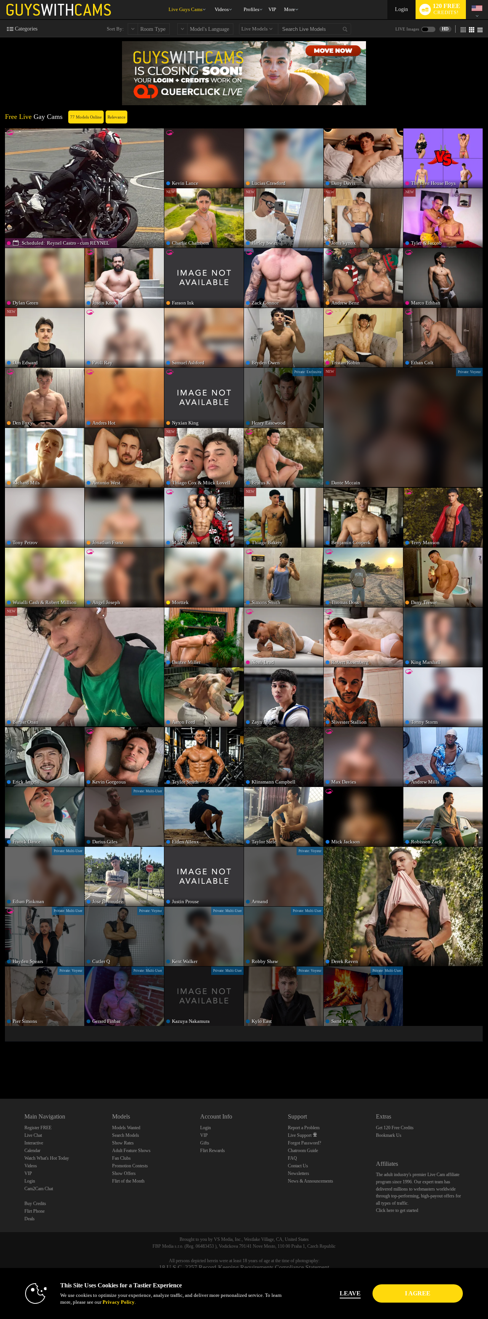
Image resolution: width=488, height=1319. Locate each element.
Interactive (33, 1143)
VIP (272, 9)
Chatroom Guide (303, 1150)
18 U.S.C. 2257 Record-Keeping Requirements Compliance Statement (244, 1267)
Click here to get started (397, 1210)
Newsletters (298, 1173)
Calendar (32, 1150)
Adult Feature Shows (131, 1150)
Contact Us (298, 1165)
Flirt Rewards (212, 1150)
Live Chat (33, 1135)
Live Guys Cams (185, 9)
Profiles (251, 9)
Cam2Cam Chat (38, 1188)
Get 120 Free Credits (395, 1127)
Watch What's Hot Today (46, 1158)
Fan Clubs (121, 1158)
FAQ (292, 1158)
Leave (350, 1293)
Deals (29, 1218)
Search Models (125, 1135)
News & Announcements (310, 1181)
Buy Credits (35, 1203)
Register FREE (37, 1127)
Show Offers (124, 1173)
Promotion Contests (130, 1165)
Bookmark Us (388, 1135)
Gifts (204, 1143)
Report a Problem (303, 1127)
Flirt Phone (34, 1211)
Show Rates (123, 1143)
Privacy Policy (119, 1302)
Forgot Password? (304, 1143)
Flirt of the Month (128, 1181)
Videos (222, 9)
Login (401, 9)
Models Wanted (126, 1127)
